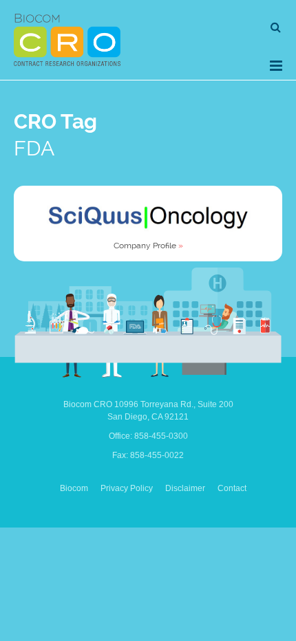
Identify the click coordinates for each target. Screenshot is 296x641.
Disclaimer (185, 488)
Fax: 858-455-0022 (148, 455)
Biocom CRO (67, 40)
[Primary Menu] (276, 65)
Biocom (74, 488)
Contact (232, 488)
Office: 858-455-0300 (148, 436)
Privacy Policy (127, 488)
